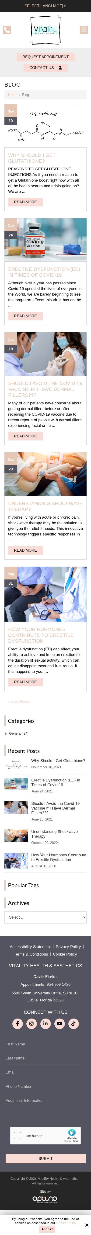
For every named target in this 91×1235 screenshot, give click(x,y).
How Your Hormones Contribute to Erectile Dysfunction (41, 635)
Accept (47, 1229)
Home (12, 95)
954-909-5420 (58, 984)
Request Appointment (45, 57)
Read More (25, 202)
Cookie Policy (66, 1223)
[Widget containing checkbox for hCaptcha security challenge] (45, 1135)
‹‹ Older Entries (19, 702)
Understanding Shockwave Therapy (54, 834)
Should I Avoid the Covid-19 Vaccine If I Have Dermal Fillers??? (45, 389)
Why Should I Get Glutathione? (32, 158)
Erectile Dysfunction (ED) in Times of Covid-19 (44, 272)
